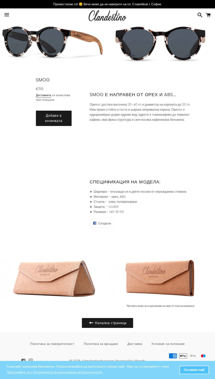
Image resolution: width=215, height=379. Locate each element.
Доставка (134, 344)
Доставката (43, 95)
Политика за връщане (101, 344)
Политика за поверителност (52, 344)
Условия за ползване (168, 344)
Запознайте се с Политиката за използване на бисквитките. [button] (55, 372)
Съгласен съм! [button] (194, 369)
